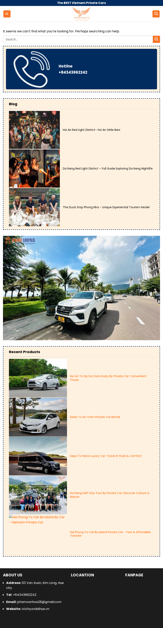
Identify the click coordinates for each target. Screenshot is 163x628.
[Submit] (156, 39)
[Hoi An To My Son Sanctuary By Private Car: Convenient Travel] (38, 378)
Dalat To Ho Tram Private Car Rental (95, 417)
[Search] (156, 13)
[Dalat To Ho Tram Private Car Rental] (38, 417)
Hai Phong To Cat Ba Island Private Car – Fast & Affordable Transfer (110, 533)
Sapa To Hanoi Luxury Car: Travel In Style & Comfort (106, 456)
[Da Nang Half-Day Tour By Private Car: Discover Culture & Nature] (38, 495)
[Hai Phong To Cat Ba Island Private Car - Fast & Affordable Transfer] (38, 534)
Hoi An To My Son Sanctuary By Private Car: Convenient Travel (108, 377)
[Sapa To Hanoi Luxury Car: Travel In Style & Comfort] (38, 456)
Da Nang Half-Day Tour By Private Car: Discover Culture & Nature (109, 494)
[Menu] (7, 13)
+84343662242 (73, 72)
